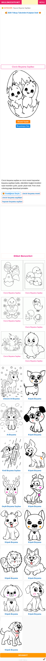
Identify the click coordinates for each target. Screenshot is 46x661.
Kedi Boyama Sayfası (11, 470)
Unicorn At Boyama (11, 399)
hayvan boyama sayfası (12, 202)
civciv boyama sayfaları (12, 198)
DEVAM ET (23, 655)
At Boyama (11, 435)
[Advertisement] (23, 39)
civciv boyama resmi (31, 193)
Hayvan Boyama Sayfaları (22, 8)
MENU (42, 2)
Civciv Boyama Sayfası (12, 293)
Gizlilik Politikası (23, 660)
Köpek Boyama (11, 542)
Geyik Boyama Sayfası (11, 506)
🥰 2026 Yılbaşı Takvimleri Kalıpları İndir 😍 (23, 13)
